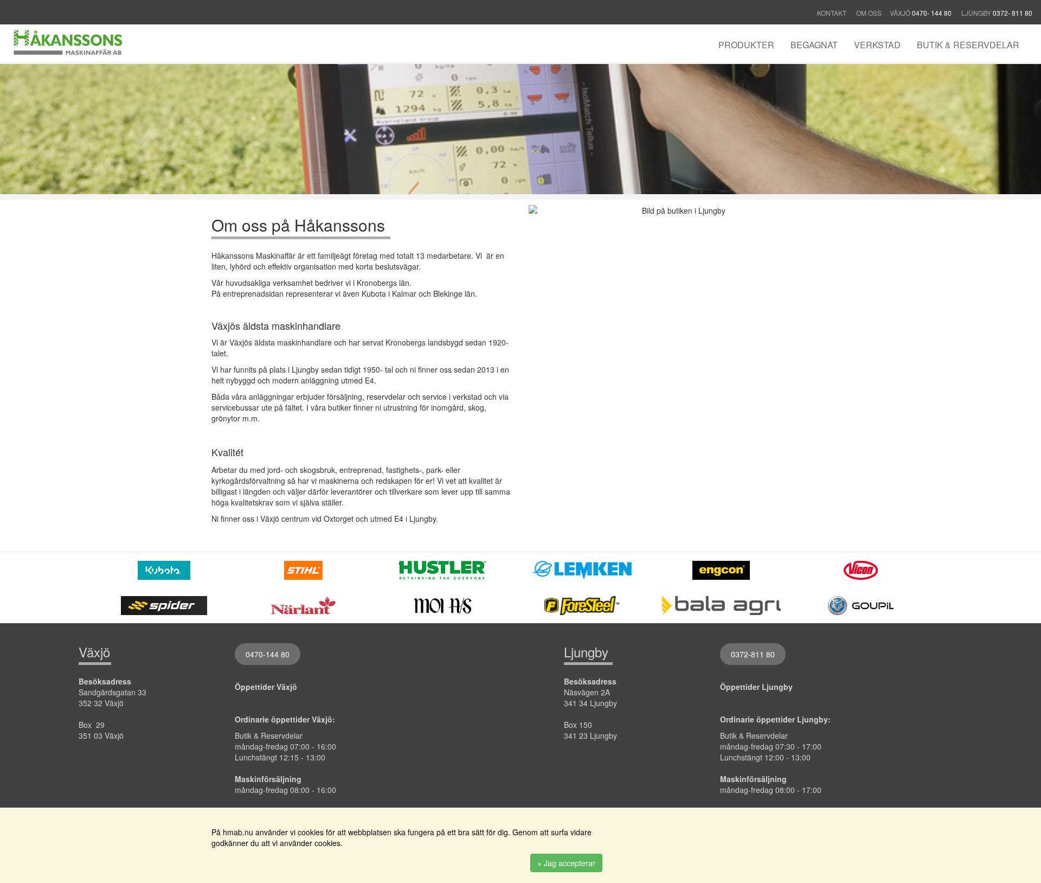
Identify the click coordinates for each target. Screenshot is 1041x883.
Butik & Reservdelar (968, 45)
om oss (869, 12)
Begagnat (814, 45)
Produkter (746, 45)
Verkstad (877, 45)
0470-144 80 (268, 654)
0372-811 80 (753, 654)
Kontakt (832, 12)
